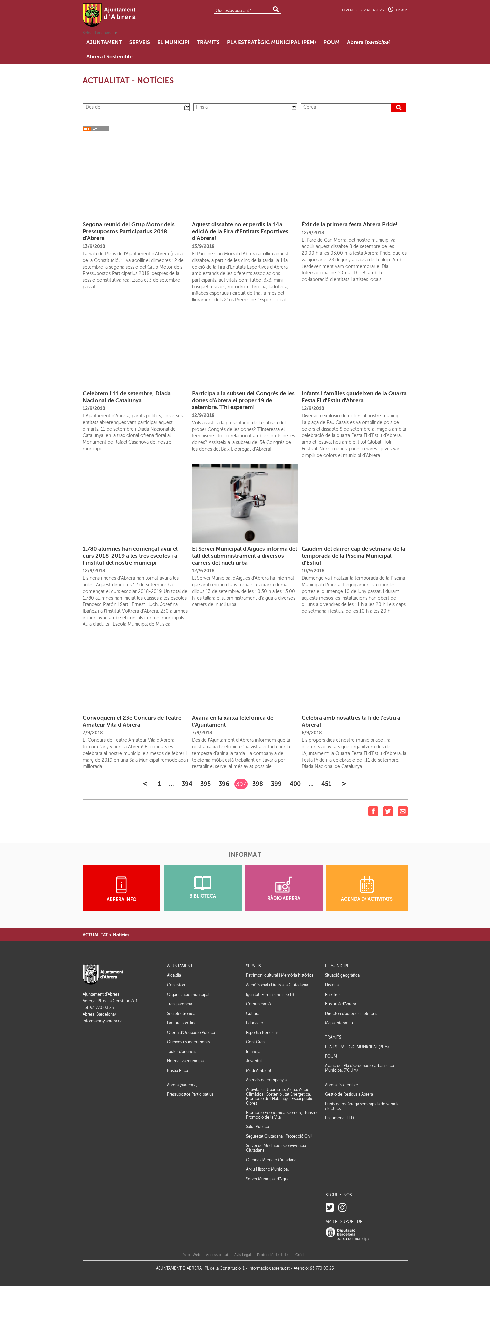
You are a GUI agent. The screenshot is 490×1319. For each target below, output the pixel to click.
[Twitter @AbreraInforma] (330, 1208)
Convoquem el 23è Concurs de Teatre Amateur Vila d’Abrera (132, 721)
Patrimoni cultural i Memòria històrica (279, 975)
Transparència (179, 1004)
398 (257, 783)
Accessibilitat (217, 1255)
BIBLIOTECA (202, 896)
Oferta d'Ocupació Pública (191, 1032)
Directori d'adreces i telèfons (351, 1013)
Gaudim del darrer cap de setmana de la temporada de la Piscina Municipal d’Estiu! (353, 556)
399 (276, 783)
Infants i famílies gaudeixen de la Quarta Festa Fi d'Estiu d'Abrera (354, 397)
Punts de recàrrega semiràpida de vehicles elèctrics (363, 1106)
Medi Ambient (258, 1070)
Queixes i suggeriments (188, 1042)
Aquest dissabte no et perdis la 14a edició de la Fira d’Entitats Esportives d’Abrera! (240, 231)
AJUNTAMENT (180, 966)
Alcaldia (174, 975)
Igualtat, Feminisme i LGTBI (270, 994)
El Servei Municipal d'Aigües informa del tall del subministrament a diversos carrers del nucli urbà (244, 556)
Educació (254, 1023)
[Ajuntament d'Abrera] (109, 15)
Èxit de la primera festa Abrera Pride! (350, 224)
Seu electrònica (181, 1013)
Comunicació (258, 1004)
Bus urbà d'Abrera (340, 1004)
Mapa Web (191, 1255)
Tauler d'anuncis (181, 1051)
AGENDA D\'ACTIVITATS (367, 899)
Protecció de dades (273, 1255)
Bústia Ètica (177, 1070)
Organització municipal (188, 994)
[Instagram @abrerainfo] (342, 1208)
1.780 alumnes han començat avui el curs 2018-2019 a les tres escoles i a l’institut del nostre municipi (130, 556)
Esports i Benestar (262, 1032)
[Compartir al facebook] (373, 810)
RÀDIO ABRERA (283, 898)
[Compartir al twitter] (388, 810)
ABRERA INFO (121, 899)
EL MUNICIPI (336, 966)
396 (224, 783)
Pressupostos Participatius (190, 1094)
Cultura (252, 1013)
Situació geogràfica (342, 975)
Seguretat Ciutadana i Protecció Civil (279, 1136)
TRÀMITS (333, 1037)
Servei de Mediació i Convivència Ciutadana (276, 1148)
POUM (331, 1056)
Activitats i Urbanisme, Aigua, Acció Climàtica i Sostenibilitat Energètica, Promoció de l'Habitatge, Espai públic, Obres (280, 1096)
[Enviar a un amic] (403, 810)
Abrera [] (182, 1085)
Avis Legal (242, 1255)
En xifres (332, 994)
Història (332, 985)
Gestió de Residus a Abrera (349, 1094)
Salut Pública (257, 1126)
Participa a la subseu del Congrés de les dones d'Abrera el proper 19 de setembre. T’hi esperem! (243, 400)
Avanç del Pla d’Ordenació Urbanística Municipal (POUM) (359, 1068)
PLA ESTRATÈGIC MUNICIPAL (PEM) (357, 1047)
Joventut (254, 1061)
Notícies (121, 934)
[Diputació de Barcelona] (348, 1234)
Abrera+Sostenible (341, 1085)
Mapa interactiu (339, 1023)
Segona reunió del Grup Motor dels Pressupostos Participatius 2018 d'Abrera (129, 231)
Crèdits (301, 1255)
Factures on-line (182, 1023)
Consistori (176, 985)
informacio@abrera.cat (103, 1021)
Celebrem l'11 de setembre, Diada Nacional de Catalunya (127, 397)
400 (295, 783)
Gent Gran (255, 1042)
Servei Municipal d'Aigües (268, 1179)
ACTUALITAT (95, 934)
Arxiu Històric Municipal (267, 1169)
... (171, 783)
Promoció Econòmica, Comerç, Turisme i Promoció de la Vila (283, 1115)
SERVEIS (253, 966)
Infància (253, 1051)
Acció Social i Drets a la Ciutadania (277, 985)
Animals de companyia (266, 1080)
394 (187, 783)
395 (205, 783)
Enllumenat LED (339, 1118)
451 (326, 783)
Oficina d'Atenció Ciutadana (271, 1160)
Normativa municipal (186, 1061)
